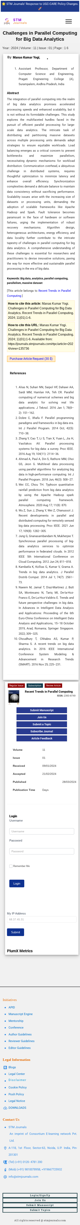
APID (12, 1007)
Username (16, 820)
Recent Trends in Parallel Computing (49, 691)
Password (15, 840)
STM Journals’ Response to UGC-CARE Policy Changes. (42, 4)
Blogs (12, 1067)
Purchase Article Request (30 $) (31, 359)
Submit (15, 932)
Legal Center (17, 1074)
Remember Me (21, 866)
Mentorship (16, 1021)
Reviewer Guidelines (22, 1041)
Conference (16, 1027)
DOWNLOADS (17, 1108)
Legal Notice (17, 1101)
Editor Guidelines (20, 1048)
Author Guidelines (20, 1034)
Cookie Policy (18, 1087)
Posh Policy (16, 1094)
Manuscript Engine (21, 1014)
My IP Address (16, 913)
